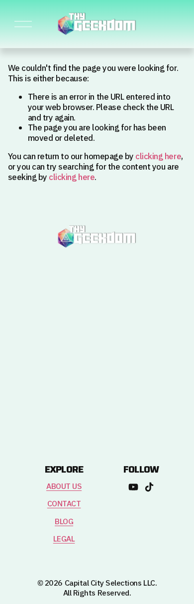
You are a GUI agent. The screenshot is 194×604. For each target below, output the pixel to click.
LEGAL (64, 539)
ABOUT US (64, 486)
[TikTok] (149, 487)
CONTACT (64, 504)
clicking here (158, 157)
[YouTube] (133, 487)
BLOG (64, 522)
